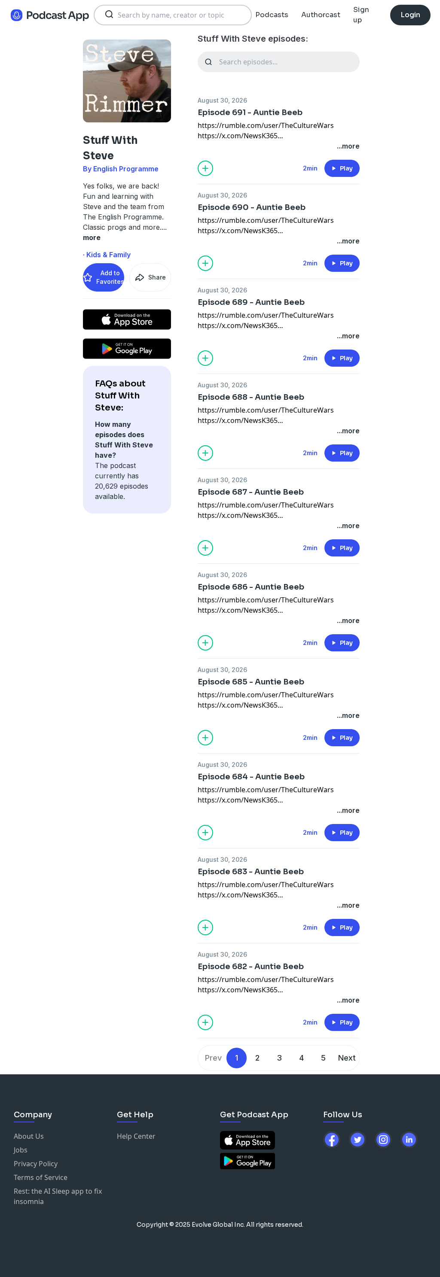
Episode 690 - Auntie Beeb (252, 207)
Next (347, 1057)
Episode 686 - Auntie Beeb (251, 587)
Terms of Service (40, 1177)
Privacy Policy (36, 1163)
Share (157, 277)
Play (346, 168)
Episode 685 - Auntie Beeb (251, 682)
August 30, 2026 (222, 100)
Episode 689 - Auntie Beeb (251, 302)
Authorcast (320, 14)
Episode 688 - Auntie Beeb (251, 397)
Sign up (361, 14)
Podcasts (271, 14)
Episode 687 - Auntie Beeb (251, 492)
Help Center (136, 1136)
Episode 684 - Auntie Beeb (251, 776)
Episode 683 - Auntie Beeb (251, 871)
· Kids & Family (107, 254)
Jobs (21, 1150)
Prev (213, 1057)
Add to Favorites (110, 277)
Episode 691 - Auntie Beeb (250, 112)
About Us (29, 1136)
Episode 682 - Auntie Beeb (251, 966)
